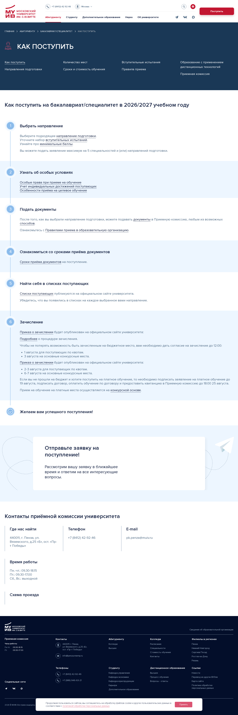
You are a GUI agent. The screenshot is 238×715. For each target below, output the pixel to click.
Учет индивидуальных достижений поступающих (58, 186)
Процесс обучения (159, 677)
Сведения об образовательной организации (211, 629)
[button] (83, 6)
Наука (128, 17)
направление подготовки (76, 136)
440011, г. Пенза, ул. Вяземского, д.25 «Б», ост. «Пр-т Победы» (33, 542)
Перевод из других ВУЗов (205, 677)
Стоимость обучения (160, 652)
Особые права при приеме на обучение (50, 182)
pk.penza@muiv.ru (139, 538)
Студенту (71, 17)
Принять (183, 704)
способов (27, 223)
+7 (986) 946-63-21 (72, 680)
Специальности (157, 648)
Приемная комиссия (195, 74)
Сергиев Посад (199, 652)
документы (142, 219)
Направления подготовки (23, 69)
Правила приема (134, 69)
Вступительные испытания (141, 62)
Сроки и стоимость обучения (84, 69)
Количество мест (75, 62)
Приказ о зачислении (36, 332)
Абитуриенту (53, 17)
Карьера (113, 685)
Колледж (113, 644)
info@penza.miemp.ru (73, 655)
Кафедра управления (119, 673)
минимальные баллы (56, 144)
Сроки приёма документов (40, 262)
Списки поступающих (36, 294)
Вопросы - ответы (159, 681)
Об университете (148, 17)
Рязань (195, 660)
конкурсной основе (125, 390)
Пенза (195, 644)
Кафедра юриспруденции (121, 681)
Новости (196, 673)
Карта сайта (198, 681)
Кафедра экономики (119, 677)
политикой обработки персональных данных (86, 706)
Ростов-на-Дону (200, 656)
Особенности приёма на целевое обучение (53, 190)
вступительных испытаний (66, 140)
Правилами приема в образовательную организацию (87, 230)
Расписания (155, 644)
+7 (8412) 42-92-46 (81, 538)
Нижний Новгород (201, 648)
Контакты (154, 656)
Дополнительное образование (101, 17)
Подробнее (28, 339)
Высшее (113, 648)
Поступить (216, 11)
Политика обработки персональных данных (203, 686)
